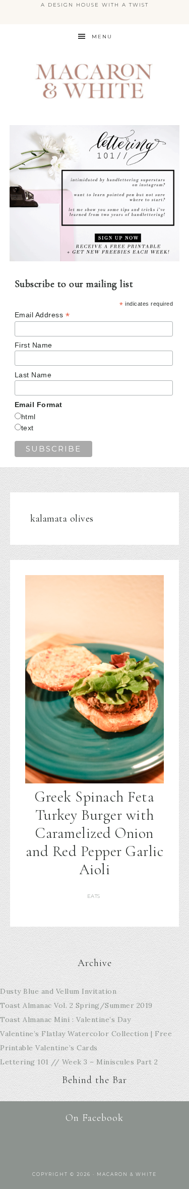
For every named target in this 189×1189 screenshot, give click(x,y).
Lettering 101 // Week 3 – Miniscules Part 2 (79, 1061)
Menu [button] (102, 36)
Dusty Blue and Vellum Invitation (58, 991)
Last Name (33, 375)
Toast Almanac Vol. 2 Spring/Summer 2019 (76, 1005)
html (28, 417)
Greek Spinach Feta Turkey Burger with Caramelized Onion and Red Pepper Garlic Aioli (95, 833)
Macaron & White (95, 80)
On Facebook (94, 1118)
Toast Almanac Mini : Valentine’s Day (65, 1019)
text (27, 428)
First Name (33, 345)
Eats (93, 896)
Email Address (42, 315)
